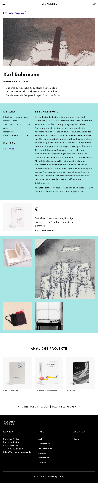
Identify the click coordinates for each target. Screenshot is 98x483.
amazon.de (8, 148)
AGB (40, 439)
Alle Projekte (17, 13)
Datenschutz (44, 443)
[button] (6, 13)
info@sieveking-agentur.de (18, 452)
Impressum (43, 457)
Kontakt (42, 462)
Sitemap (42, 453)
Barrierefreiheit (45, 448)
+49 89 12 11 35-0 (14, 449)
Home (76, 439)
